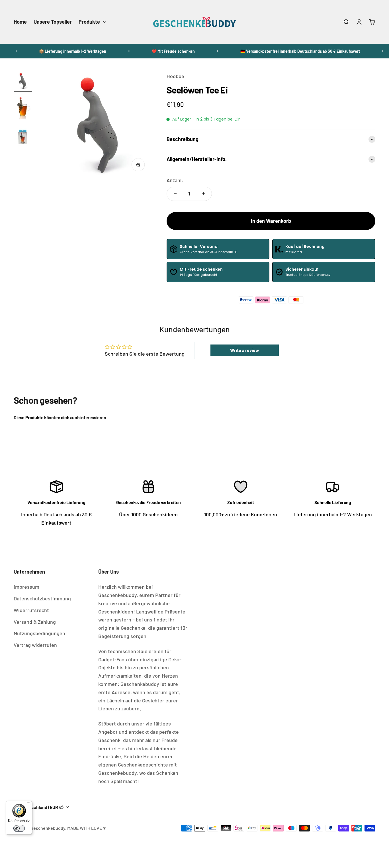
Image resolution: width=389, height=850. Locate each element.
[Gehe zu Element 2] (23, 108)
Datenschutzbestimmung (42, 598)
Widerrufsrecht (31, 610)
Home (20, 22)
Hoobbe (175, 76)
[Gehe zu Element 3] (23, 137)
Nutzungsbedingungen (39, 633)
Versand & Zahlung (35, 622)
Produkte (89, 22)
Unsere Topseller (53, 22)
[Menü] (28, 804)
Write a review (244, 350)
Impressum (26, 587)
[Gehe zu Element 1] (23, 82)
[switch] (19, 828)
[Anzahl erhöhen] (203, 194)
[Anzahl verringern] (175, 194)
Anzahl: (175, 180)
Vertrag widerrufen (35, 645)
